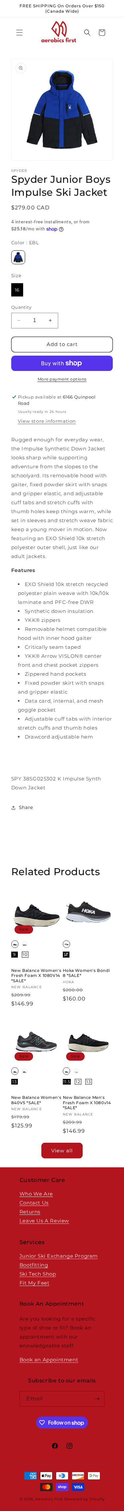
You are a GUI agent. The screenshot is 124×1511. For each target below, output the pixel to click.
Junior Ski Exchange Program (59, 1256)
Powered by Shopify (84, 1499)
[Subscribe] (97, 1399)
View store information (47, 421)
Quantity (21, 307)
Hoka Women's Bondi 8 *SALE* (86, 973)
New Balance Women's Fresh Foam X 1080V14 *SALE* (36, 975)
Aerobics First (49, 1499)
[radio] (18, 257)
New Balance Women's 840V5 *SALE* (36, 1100)
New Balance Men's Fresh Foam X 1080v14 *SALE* (87, 1102)
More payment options (62, 379)
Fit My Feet (35, 1283)
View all (62, 1150)
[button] (19, 32)
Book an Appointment (49, 1359)
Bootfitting (34, 1265)
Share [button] (26, 807)
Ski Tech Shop (38, 1274)
